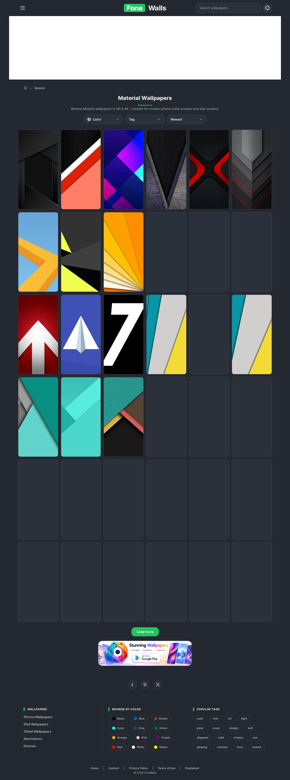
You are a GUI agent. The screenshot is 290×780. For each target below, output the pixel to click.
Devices (30, 746)
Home (95, 768)
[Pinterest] (145, 684)
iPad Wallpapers (36, 724)
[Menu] (22, 7)
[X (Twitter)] (157, 684)
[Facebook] (132, 684)
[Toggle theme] (267, 7)
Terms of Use (166, 768)
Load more (145, 632)
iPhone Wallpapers (38, 717)
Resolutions (33, 739)
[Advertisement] (145, 48)
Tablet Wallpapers (37, 731)
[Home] (25, 88)
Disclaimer (192, 768)
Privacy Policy (138, 768)
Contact (114, 768)
